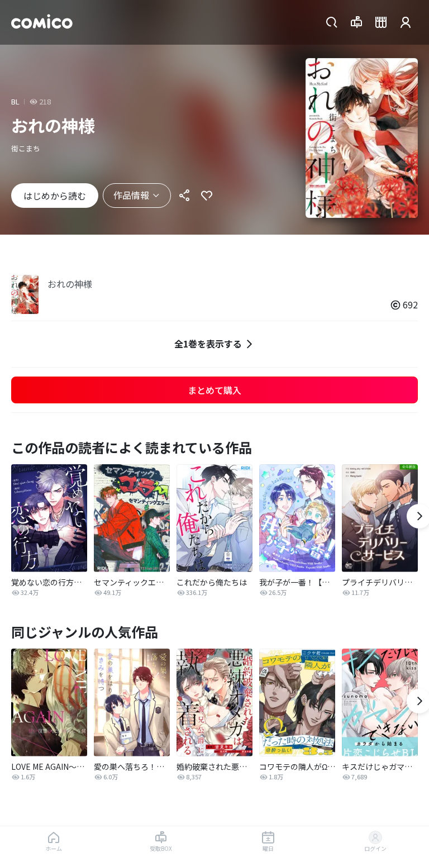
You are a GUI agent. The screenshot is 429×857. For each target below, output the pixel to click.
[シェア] (184, 195)
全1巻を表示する (208, 343)
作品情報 (131, 195)
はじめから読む (54, 195)
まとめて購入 (214, 390)
